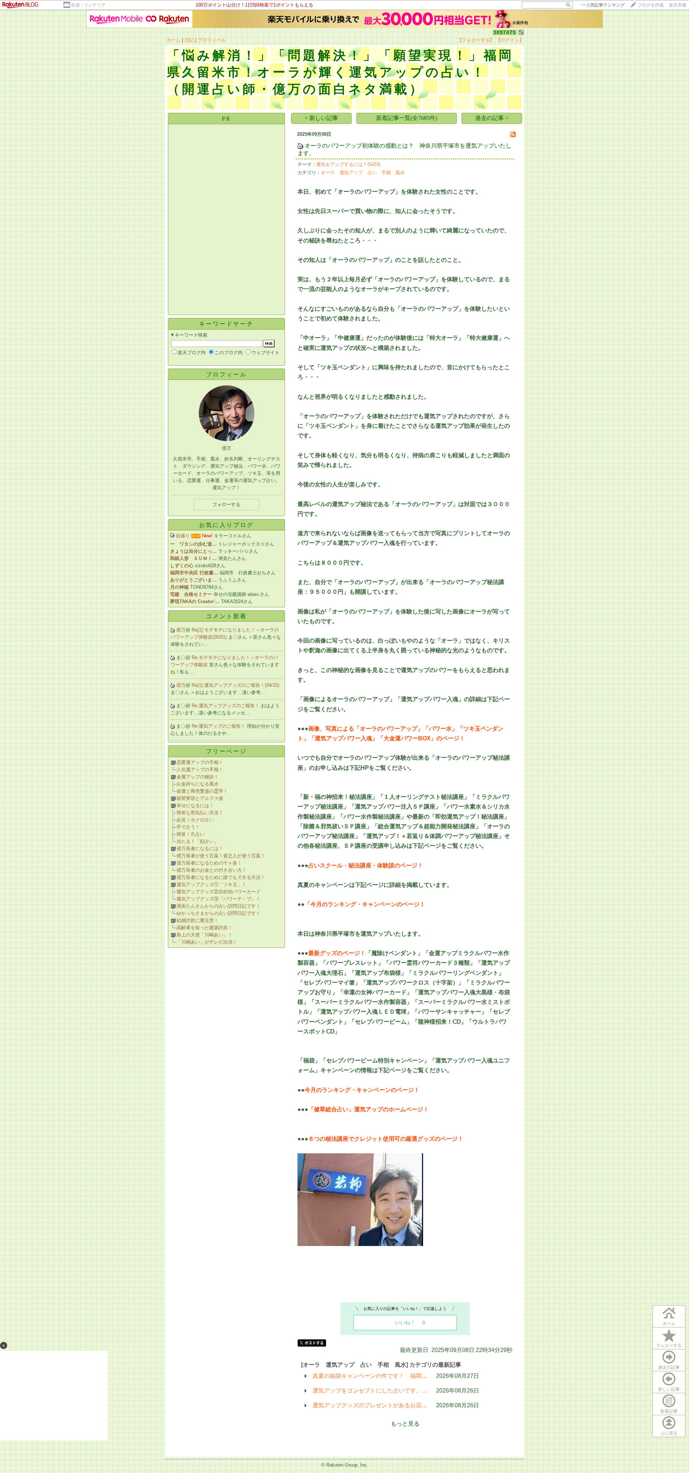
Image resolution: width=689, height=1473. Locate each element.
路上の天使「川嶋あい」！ (205, 934)
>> (603, 5)
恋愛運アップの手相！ (200, 762)
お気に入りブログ (226, 525)
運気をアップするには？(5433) (348, 164)
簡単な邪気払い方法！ (200, 812)
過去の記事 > (491, 118)
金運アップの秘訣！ (198, 776)
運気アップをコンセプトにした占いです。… (370, 1391)
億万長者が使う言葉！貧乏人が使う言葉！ (221, 855)
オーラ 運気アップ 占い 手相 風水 (363, 172)
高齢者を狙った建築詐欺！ (205, 927)
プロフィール (212, 40)
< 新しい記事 (321, 118)
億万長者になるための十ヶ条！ (209, 863)
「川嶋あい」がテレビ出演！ (207, 942)
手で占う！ (188, 827)
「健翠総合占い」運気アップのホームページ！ (368, 1109)
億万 (181, 630)
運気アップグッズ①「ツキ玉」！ (212, 884)
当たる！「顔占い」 (198, 841)
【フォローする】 (476, 40)
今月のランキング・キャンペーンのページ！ (362, 1090)
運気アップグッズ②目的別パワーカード (219, 891)
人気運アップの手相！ (200, 769)
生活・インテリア (88, 5)
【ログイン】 (510, 40)
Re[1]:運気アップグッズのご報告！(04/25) (235, 685)
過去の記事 (669, 1367)
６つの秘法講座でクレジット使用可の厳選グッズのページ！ (385, 1139)
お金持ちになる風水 (198, 784)
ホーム (174, 40)
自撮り (183, 535)
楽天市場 (677, 5)
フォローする (669, 1345)
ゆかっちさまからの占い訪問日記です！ (219, 913)
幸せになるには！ (195, 805)
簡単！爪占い (191, 834)
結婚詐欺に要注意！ (198, 920)
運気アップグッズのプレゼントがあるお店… (370, 1405)
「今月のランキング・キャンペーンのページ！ (365, 904)
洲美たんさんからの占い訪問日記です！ (219, 906)
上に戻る (669, 1433)
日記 (189, 40)
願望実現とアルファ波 (200, 798)
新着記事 (669, 1411)
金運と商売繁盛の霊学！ (202, 791)
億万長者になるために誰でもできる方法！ (221, 877)
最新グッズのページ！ (337, 953)
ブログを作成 (651, 5)
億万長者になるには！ (200, 848)
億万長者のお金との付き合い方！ (212, 870)
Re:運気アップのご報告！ (219, 726)
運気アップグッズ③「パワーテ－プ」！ (219, 899)
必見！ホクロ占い (195, 820)
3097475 (504, 32)
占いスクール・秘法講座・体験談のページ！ (365, 865)
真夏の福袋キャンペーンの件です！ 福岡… (370, 1376)
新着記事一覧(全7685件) (406, 118)
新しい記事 (669, 1389)
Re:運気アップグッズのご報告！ (226, 705)
